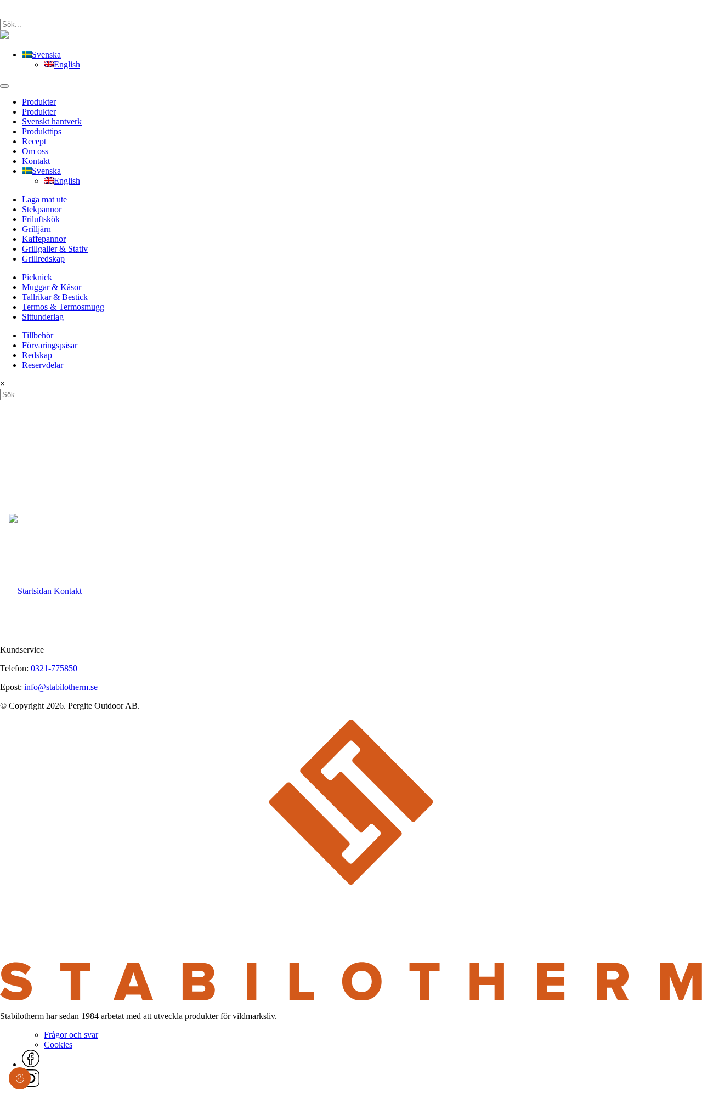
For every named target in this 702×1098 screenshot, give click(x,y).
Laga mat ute (44, 199)
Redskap (37, 355)
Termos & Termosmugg (63, 307)
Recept (34, 141)
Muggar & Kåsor (51, 287)
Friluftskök (41, 219)
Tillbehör (37, 335)
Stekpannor (41, 209)
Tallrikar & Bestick (55, 297)
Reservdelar (42, 365)
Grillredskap (43, 258)
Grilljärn (36, 229)
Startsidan (35, 591)
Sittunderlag (43, 316)
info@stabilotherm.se (61, 687)
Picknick (37, 277)
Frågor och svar (71, 1034)
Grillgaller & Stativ (55, 248)
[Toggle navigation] (4, 86)
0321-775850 (54, 668)
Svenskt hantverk (52, 121)
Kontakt (36, 161)
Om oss (35, 151)
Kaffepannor (44, 239)
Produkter (39, 101)
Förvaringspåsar (49, 345)
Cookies (58, 1044)
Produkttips (41, 131)
